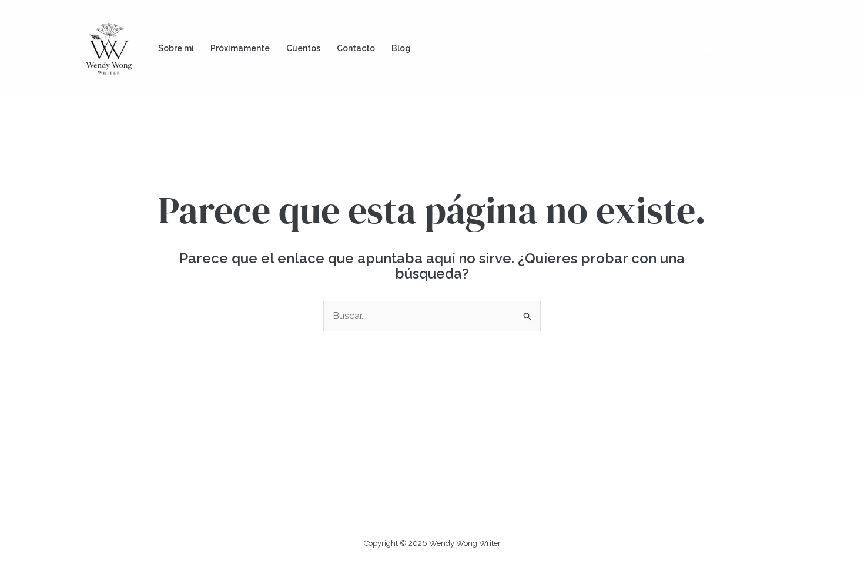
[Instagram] (730, 48)
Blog (401, 48)
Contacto (356, 48)
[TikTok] (779, 48)
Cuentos (303, 48)
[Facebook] (680, 48)
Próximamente (240, 48)
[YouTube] (705, 48)
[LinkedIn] (754, 48)
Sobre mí (176, 48)
